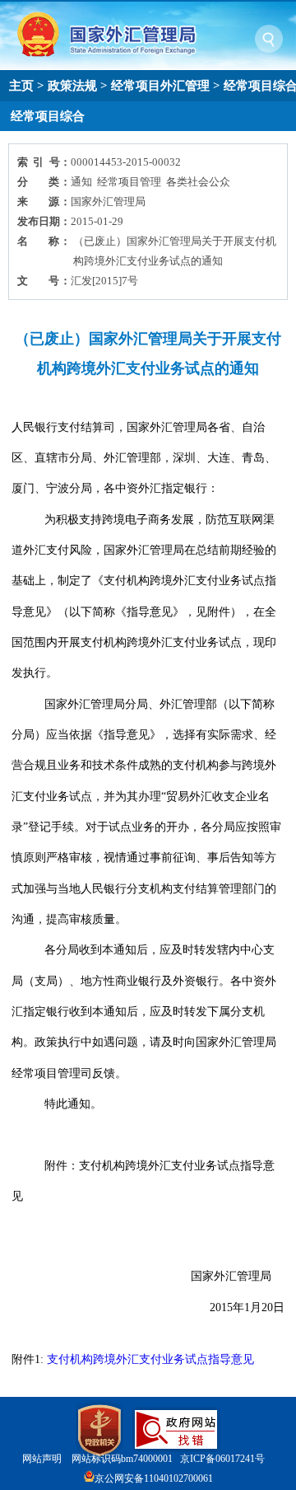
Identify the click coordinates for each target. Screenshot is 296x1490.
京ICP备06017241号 (222, 1458)
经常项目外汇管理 (160, 85)
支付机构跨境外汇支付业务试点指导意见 (150, 1359)
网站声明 (42, 1458)
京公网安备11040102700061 (154, 1478)
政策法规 (72, 85)
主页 (21, 85)
